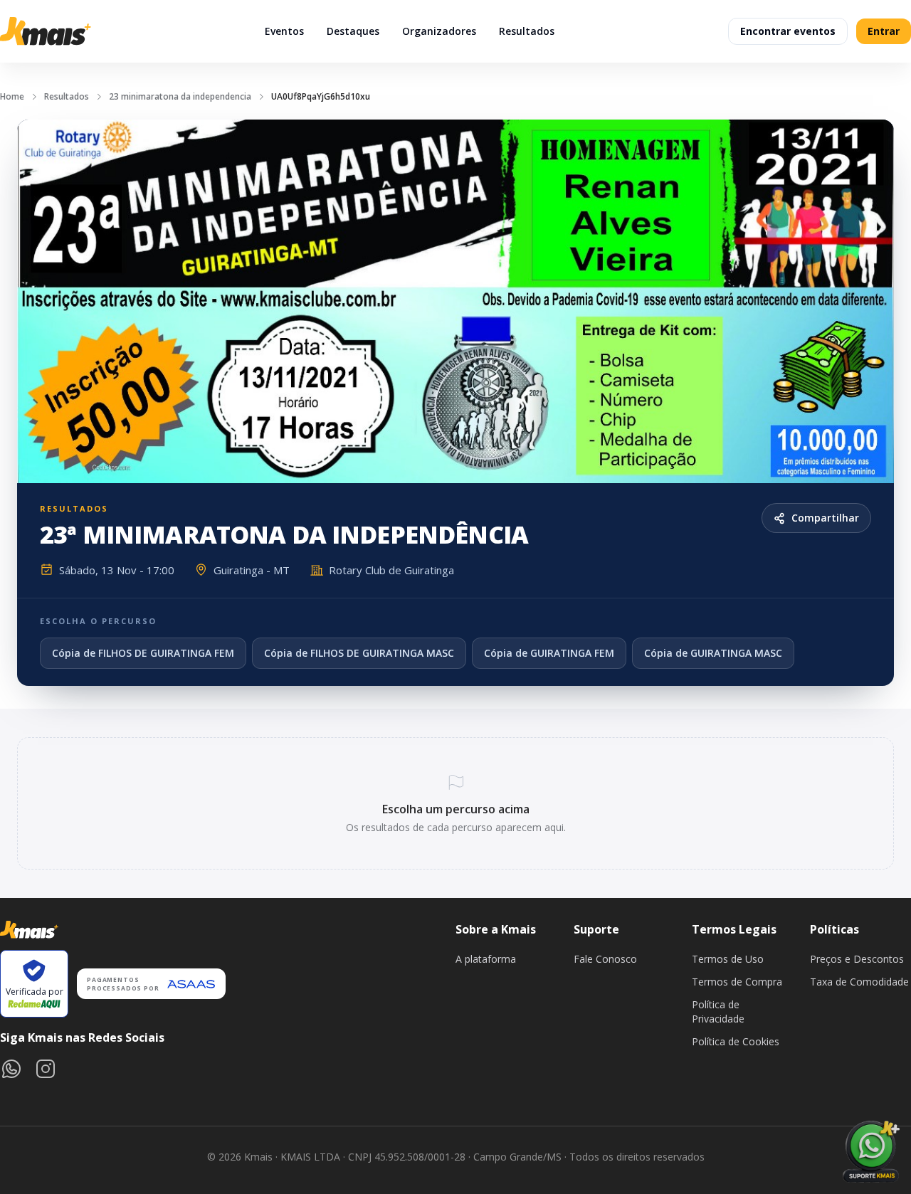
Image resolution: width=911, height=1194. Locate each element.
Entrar (884, 31)
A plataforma (486, 959)
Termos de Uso (728, 959)
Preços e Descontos (857, 959)
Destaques (353, 31)
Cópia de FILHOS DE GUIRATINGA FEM (143, 653)
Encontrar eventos (788, 31)
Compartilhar (825, 517)
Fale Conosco (605, 959)
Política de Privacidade (718, 1011)
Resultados (526, 31)
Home (12, 96)
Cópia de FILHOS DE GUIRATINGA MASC (359, 653)
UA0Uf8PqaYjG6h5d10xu (320, 96)
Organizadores (439, 31)
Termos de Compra (737, 981)
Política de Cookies (735, 1041)
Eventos (284, 31)
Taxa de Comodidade (859, 981)
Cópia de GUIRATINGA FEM (549, 653)
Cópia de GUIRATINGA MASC (713, 653)
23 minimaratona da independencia (180, 96)
